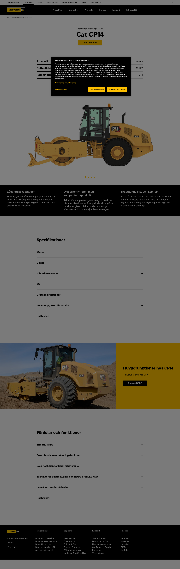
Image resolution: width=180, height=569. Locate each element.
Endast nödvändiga (97, 89)
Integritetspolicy (70, 83)
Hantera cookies (61, 89)
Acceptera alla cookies (117, 89)
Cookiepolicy (59, 83)
